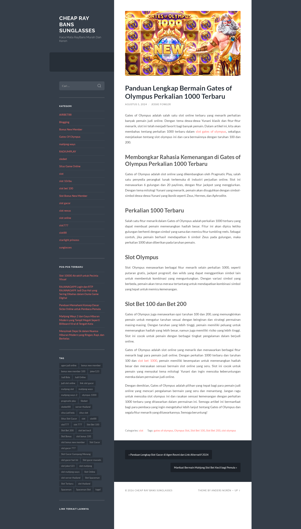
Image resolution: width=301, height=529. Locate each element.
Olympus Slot (182, 430)
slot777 (63, 225)
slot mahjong (85, 466)
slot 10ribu (65, 181)
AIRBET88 (65, 114)
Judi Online (80, 377)
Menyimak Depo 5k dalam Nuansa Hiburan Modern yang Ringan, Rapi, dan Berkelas (81, 334)
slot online (65, 217)
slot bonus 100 (83, 436)
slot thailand (84, 483)
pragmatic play (68, 400)
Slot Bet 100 (93, 424)
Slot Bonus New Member (73, 195)
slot (61, 173)
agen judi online (68, 365)
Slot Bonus (66, 436)
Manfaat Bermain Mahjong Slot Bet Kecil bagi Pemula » (205, 467)
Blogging (64, 122)
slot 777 (78, 424)
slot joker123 (68, 466)
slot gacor (65, 203)
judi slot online (68, 383)
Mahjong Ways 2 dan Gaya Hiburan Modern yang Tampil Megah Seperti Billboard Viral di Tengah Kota (79, 320)
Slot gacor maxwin (92, 460)
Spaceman (66, 489)
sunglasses (65, 247)
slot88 (63, 232)
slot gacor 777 (68, 448)
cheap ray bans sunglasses (153, 490)
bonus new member (91, 365)
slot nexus (65, 210)
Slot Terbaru (67, 483)
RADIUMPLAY (67, 151)
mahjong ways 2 (69, 395)
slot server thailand (70, 477)
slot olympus (229, 430)
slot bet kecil (84, 430)
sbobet (63, 158)
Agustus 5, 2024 (136, 104)
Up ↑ (238, 490)
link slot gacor (87, 383)
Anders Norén (221, 490)
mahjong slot (67, 389)
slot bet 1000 (147, 360)
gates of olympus (163, 430)
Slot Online (89, 471)
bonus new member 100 (73, 371)
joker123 (94, 371)
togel (98, 489)
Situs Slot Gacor (69, 418)
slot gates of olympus (211, 131)
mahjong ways (67, 144)
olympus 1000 (89, 395)
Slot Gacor (95, 442)
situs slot (83, 412)
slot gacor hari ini (69, 460)
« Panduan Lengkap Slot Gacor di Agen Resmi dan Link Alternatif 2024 (169, 454)
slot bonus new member (73, 442)
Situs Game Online (69, 166)
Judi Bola (65, 377)
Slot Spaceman (92, 477)
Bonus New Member (70, 129)
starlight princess (69, 239)
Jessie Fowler (161, 104)
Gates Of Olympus (69, 136)
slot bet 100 (66, 188)
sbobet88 (66, 406)
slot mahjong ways (70, 471)
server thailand (82, 406)
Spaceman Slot (83, 489)
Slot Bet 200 (67, 430)
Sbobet (84, 400)
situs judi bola (68, 412)
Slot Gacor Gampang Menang (76, 454)
